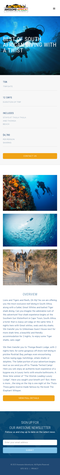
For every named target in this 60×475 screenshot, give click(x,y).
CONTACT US (30, 156)
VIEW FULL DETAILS (29, 398)
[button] (54, 8)
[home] (16, 8)
